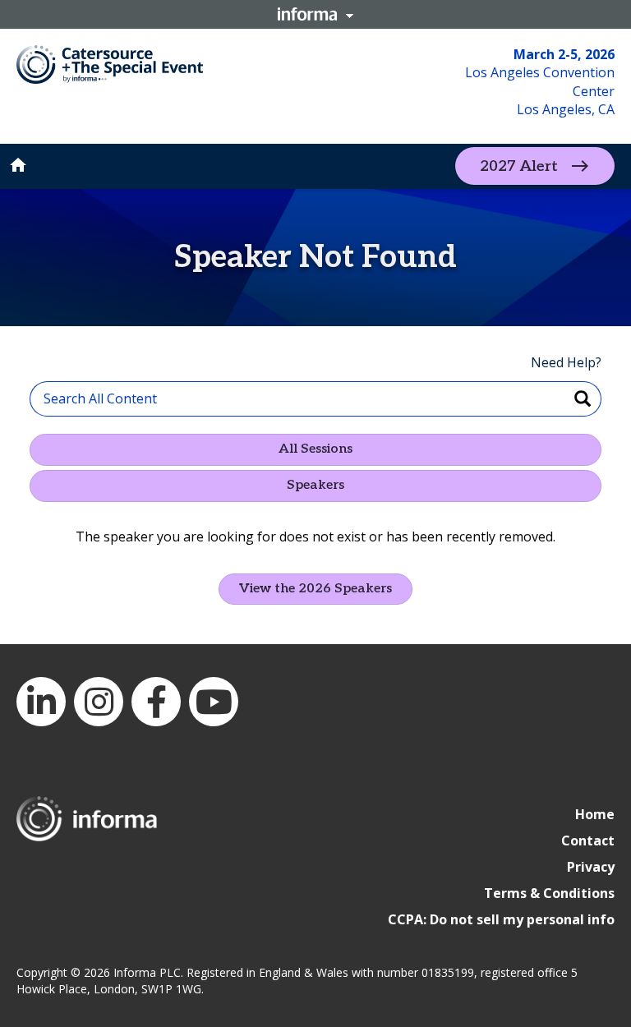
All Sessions (315, 449)
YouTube (213, 701)
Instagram (98, 701)
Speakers (315, 485)
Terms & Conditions (549, 893)
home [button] (18, 165)
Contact (588, 840)
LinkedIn (41, 701)
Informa (315, 14)
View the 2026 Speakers (315, 588)
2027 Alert (519, 166)
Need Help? (566, 362)
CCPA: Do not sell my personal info (501, 919)
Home (595, 814)
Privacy (591, 867)
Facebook (156, 701)
